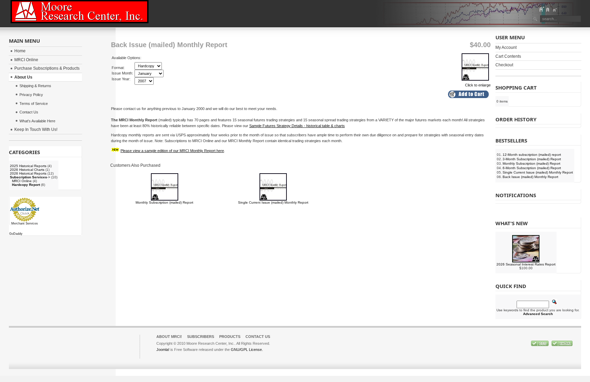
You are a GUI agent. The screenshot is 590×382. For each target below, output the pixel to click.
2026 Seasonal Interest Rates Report (526, 264)
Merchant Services (24, 223)
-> (30, 177)
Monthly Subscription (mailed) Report (164, 202)
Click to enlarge (478, 85)
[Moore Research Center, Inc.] (80, 11)
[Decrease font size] (554, 9)
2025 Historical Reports (28, 166)
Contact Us (257, 337)
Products (229, 337)
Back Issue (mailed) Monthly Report (530, 177)
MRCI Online (22, 181)
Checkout (504, 65)
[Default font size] (548, 9)
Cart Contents (508, 56)
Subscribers (200, 337)
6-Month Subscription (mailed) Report (532, 168)
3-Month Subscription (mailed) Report (532, 159)
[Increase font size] (541, 9)
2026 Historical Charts (27, 170)
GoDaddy (16, 233)
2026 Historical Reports (28, 173)
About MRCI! (169, 337)
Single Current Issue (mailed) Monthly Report (273, 202)
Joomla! (162, 349)
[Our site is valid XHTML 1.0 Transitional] (562, 345)
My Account (506, 47)
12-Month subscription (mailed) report (532, 154)
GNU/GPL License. (247, 349)
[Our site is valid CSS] (540, 345)
